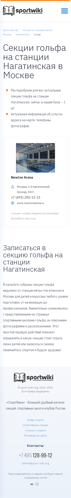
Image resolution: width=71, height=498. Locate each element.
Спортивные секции (35, 425)
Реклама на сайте (35, 435)
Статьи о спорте (35, 430)
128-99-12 (35, 455)
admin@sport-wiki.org (35, 463)
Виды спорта (35, 420)
